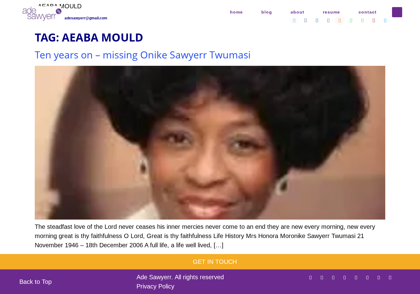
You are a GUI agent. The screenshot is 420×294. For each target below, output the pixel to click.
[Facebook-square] (322, 277)
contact (368, 12)
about (297, 12)
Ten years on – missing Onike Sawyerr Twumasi (143, 54)
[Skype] (390, 277)
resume (331, 12)
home (236, 12)
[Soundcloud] (356, 277)
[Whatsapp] (367, 277)
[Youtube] (379, 277)
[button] (397, 12)
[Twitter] (310, 277)
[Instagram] (345, 277)
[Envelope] (401, 277)
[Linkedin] (333, 277)
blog (266, 12)
